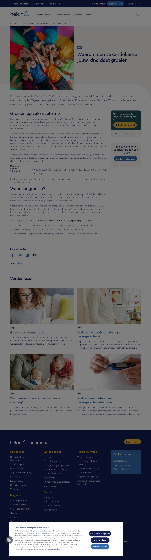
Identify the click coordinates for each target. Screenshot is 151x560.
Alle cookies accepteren (100, 534)
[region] (66, 539)
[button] (9, 540)
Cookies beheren (100, 546)
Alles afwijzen (100, 540)
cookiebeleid (55, 549)
